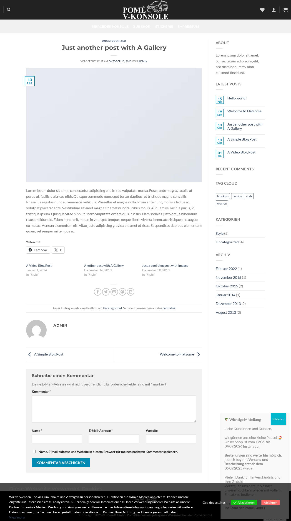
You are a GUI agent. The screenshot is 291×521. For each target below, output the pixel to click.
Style (219, 233)
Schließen (278, 419)
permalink (169, 308)
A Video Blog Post (39, 265)
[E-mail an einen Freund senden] (114, 292)
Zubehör (141, 26)
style (249, 196)
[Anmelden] (273, 10)
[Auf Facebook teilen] (97, 292)
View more (17, 517)
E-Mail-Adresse (101, 430)
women (222, 203)
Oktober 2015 (227, 286)
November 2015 (228, 277)
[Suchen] (8, 9)
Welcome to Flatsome (177, 354)
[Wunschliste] (262, 10)
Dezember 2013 (228, 303)
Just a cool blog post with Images (165, 265)
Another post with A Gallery (104, 265)
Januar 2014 (225, 295)
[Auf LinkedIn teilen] (130, 292)
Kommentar (41, 391)
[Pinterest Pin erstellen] (122, 292)
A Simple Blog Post (48, 354)
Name (37, 430)
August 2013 (226, 312)
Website (152, 430)
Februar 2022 (226, 268)
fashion (237, 196)
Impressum (188, 26)
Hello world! (237, 98)
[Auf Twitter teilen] (106, 292)
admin (142, 61)
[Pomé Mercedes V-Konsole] (145, 9)
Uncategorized (114, 40)
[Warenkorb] (285, 10)
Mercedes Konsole (110, 26)
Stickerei (164, 26)
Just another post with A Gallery (245, 126)
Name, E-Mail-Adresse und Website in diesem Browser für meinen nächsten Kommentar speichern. (108, 452)
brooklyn (222, 196)
